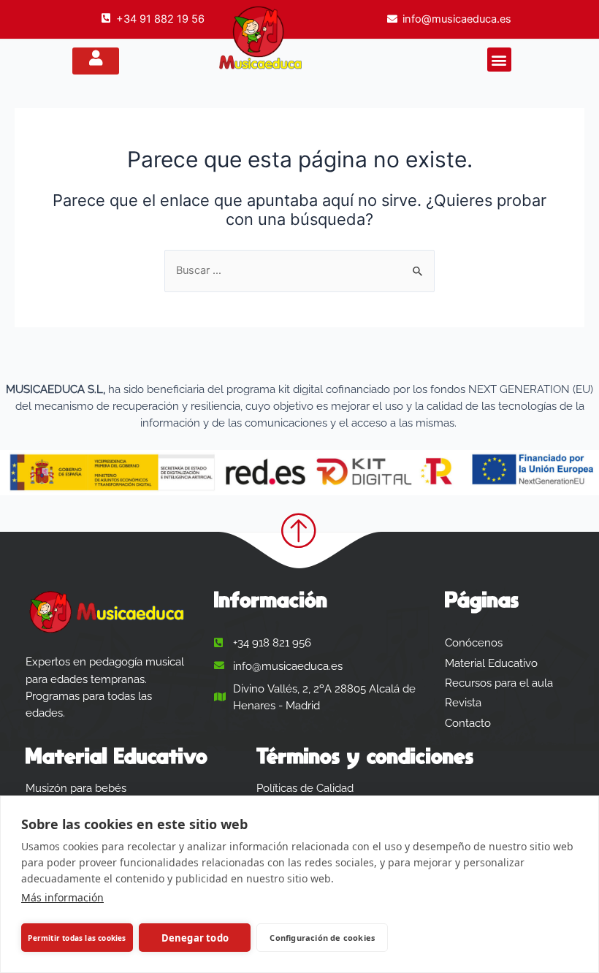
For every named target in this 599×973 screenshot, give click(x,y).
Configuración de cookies (322, 937)
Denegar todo (195, 938)
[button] (499, 59)
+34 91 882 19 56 (160, 19)
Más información (62, 897)
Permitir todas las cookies (77, 938)
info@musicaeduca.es (456, 19)
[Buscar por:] (299, 270)
